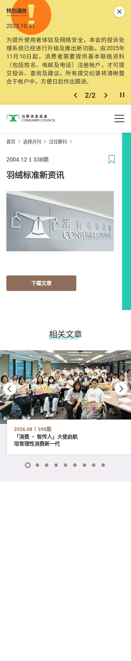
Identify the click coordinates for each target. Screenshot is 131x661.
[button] (75, 95)
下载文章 (41, 283)
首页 (10, 142)
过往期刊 (58, 142)
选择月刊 (32, 142)
